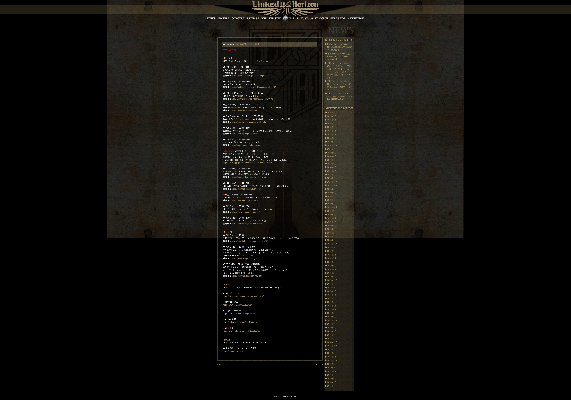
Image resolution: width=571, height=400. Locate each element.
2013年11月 (332, 364)
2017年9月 (331, 291)
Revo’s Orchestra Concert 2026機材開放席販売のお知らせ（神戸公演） (340, 47)
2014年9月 (331, 349)
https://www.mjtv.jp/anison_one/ (245, 258)
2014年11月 (332, 342)
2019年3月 (331, 229)
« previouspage (223, 364)
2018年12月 (332, 240)
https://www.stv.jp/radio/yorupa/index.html (249, 177)
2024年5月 (331, 167)
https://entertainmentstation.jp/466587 (239, 313)
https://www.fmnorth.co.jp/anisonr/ (246, 189)
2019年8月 (331, 214)
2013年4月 (331, 386)
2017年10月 (332, 287)
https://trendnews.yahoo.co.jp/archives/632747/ (243, 296)
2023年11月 (332, 182)
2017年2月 (331, 317)
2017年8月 (331, 295)
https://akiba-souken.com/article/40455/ (240, 322)
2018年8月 (331, 255)
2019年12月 (332, 200)
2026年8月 (331, 112)
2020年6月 (331, 189)
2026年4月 (331, 123)
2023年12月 (332, 178)
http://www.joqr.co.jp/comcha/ (244, 134)
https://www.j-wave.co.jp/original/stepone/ (249, 76)
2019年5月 (331, 222)
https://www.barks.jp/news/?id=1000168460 (241, 331)
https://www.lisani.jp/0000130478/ (237, 305)
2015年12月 (332, 320)
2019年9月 (331, 211)
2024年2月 (331, 171)
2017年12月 (332, 280)
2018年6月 (331, 262)
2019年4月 (331, 225)
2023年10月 (332, 185)
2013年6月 (331, 379)
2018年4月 (331, 269)
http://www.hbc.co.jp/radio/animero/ (247, 224)
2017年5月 (331, 306)
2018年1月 (331, 276)
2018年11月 (332, 244)
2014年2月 (331, 357)
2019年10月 (332, 207)
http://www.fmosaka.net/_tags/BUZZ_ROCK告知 (252, 99)
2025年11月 (332, 127)
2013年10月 (332, 368)
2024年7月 (331, 160)
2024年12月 (332, 142)
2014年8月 (331, 353)
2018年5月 (331, 265)
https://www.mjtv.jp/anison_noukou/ (247, 276)
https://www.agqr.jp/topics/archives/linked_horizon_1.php (247, 163)
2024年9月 (331, 153)
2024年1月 (331, 174)
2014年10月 (332, 346)
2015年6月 (331, 331)
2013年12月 (332, 360)
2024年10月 (332, 149)
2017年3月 (331, 313)
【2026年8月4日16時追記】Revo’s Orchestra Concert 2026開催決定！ (339, 57)
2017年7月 (331, 298)
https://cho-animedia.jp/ (233, 351)
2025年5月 (331, 138)
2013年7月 (331, 375)
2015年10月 (332, 324)
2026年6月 (331, 120)
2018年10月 (332, 247)
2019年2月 (331, 233)
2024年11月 (332, 145)
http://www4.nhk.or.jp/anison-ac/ (245, 200)
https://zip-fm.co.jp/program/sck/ (246, 212)
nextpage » (318, 364)
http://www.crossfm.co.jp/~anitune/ (246, 145)
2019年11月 (332, 204)
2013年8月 (331, 371)
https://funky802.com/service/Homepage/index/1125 (254, 87)
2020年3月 (331, 196)
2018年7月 (331, 258)
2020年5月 (331, 193)
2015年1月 (331, 338)
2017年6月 (331, 302)
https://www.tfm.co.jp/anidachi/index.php (249, 122)
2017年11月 (332, 284)
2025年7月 (331, 134)
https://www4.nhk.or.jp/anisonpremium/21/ (250, 241)
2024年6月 (331, 163)
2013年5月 (331, 382)
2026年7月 (331, 116)
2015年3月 (331, 335)
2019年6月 (331, 218)
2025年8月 (331, 131)
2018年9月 (331, 251)
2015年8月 (331, 328)
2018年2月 (331, 273)
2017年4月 (331, 309)
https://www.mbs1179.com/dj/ (244, 110)
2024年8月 (331, 156)
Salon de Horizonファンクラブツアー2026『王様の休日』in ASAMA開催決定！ (340, 96)
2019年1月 (331, 236)
